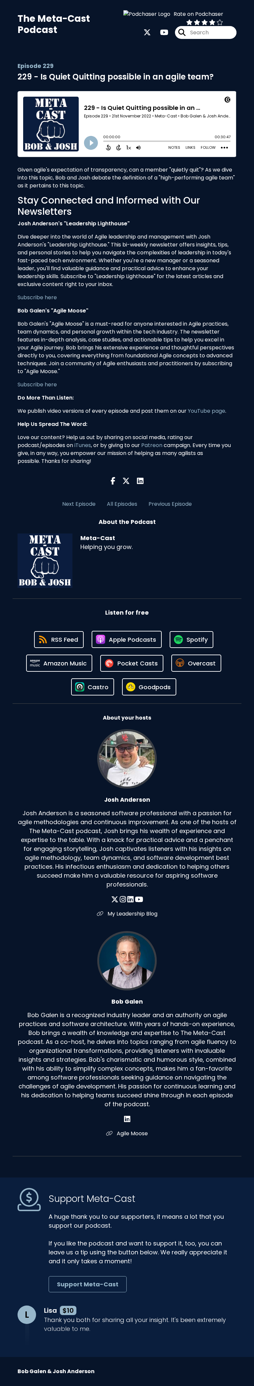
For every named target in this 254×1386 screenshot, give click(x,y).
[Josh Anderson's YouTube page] (139, 899)
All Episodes (122, 504)
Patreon (151, 445)
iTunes (82, 445)
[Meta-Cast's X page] (147, 32)
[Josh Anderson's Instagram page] (123, 899)
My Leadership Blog (131, 914)
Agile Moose (131, 1133)
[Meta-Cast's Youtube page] (160, 32)
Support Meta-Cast (87, 1284)
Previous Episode (170, 504)
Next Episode (79, 504)
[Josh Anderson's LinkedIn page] (130, 899)
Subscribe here (37, 297)
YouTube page (206, 411)
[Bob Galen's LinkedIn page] (127, 1119)
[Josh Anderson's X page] (114, 899)
